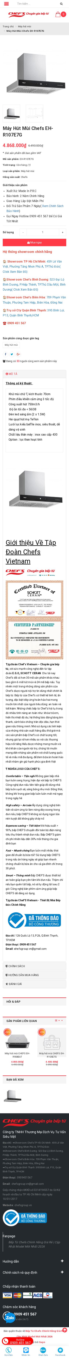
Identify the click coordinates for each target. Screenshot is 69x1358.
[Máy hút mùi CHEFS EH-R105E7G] (17, 1042)
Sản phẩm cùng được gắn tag (21, 338)
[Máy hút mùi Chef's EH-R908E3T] (51, 1042)
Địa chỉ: (7, 1142)
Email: (7, 1183)
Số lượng (8, 232)
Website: (8, 1205)
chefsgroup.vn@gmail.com (28, 1183)
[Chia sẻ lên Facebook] (5, 354)
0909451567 (24, 1177)
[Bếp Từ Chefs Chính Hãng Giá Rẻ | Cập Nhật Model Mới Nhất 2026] (28, 15)
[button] (34, 374)
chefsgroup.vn (23, 1205)
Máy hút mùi (11, 345)
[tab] (34, 374)
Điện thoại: (9, 1177)
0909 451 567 (25, 1314)
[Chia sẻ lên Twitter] (12, 354)
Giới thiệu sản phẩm (15, 185)
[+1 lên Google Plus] (18, 354)
